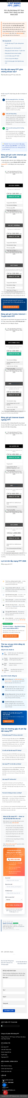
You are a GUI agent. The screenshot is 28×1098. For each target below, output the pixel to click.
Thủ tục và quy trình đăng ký (11, 58)
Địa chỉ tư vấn (9, 884)
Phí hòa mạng (9, 99)
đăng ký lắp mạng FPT (11, 844)
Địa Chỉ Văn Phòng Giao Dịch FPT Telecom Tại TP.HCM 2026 (7, 962)
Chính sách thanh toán (7, 1068)
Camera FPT (4, 164)
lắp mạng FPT (6, 93)
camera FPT (21, 926)
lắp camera (20, 611)
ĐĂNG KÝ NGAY (8, 721)
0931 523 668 (20, 33)
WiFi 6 (22, 104)
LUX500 (15, 485)
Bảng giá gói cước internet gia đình (13, 48)
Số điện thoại (9, 890)
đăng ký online (8, 681)
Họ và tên (8, 878)
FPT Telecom (6, 33)
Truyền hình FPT (15, 606)
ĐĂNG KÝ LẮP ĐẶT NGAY (11, 636)
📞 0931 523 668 (14, 859)
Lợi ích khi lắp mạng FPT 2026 (12, 55)
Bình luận (5, 977)
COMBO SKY (15, 383)
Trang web (5, 1003)
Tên (4, 990)
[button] (2, 4)
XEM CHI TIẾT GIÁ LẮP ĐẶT (11, 307)
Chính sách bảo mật (6, 1071)
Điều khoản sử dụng (6, 1065)
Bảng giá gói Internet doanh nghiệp (13, 53)
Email (4, 996)
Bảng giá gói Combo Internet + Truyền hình (15, 50)
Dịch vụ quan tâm (10, 897)
